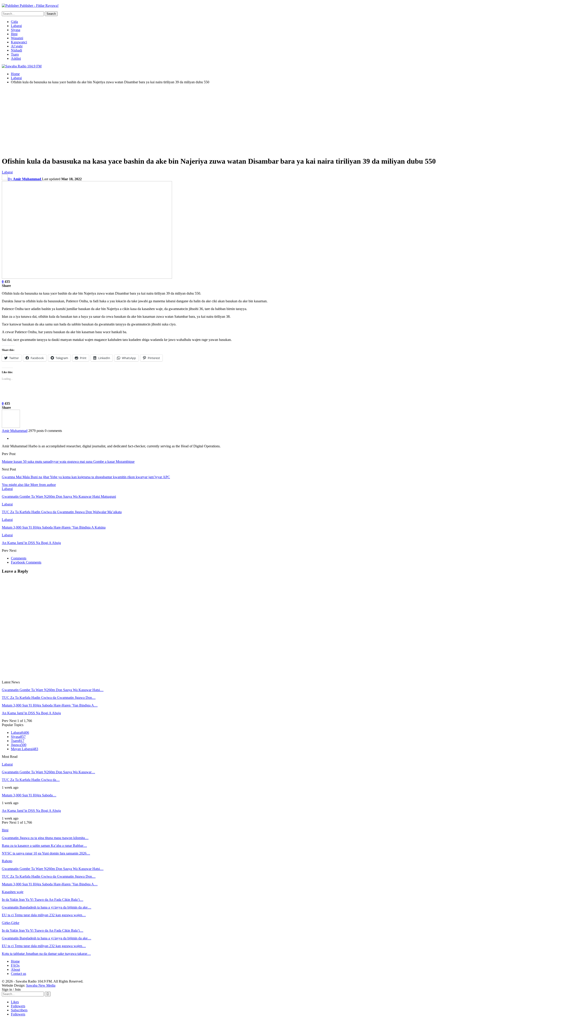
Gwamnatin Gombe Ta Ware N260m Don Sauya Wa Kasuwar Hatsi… (52, 690)
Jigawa (18, 745)
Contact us (18, 974)
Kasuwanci (19, 42)
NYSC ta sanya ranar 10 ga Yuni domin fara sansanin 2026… (46, 853)
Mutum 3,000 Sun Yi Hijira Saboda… (29, 795)
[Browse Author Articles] (11, 427)
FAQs (15, 965)
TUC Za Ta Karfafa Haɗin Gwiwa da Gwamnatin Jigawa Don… (49, 698)
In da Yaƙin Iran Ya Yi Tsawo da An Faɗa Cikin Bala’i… (42, 900)
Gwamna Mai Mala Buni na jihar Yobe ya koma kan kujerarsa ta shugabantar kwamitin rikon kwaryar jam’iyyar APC (86, 477)
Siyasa (15, 30)
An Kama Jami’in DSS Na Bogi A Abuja (31, 713)
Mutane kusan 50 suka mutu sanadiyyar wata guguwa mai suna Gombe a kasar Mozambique (68, 461)
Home (15, 961)
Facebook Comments (26, 562)
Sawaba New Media (40, 985)
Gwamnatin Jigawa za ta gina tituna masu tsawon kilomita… (45, 838)
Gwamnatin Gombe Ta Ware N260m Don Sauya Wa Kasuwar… (48, 772)
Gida (14, 22)
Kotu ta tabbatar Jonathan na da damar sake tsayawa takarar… (46, 954)
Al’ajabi (16, 46)
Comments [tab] (18, 558)
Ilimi (14, 34)
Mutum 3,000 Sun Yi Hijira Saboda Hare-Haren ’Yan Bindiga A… (50, 705)
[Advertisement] (290, 119)
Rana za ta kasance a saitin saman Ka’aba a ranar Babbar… (44, 846)
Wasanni (17, 38)
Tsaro (15, 54)
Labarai (16, 26)
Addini (16, 58)
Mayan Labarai (24, 749)
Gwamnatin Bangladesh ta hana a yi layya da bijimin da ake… (46, 907)
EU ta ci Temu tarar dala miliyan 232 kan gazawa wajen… (44, 915)
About (15, 969)
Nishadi (16, 50)
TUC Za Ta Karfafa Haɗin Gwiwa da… (31, 780)
